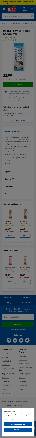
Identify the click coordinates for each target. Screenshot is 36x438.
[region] (17, 422)
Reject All (18, 430)
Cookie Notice (10, 419)
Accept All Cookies (18, 424)
